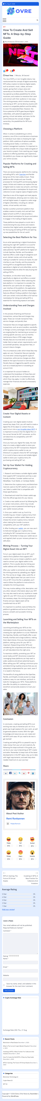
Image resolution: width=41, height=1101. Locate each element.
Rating (6, 956)
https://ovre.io (15, 823)
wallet (21, 528)
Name (6, 958)
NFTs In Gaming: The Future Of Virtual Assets (16, 1063)
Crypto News (7, 1080)
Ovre (17, 1093)
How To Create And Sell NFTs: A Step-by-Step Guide (18, 1057)
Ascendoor (34, 1093)
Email (5, 967)
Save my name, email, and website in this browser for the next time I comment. (21, 984)
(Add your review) (8, 909)
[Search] (37, 20)
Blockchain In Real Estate (10, 1042)
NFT (4, 27)
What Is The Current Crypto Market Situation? (16, 1046)
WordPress (15, 1096)
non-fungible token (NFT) (26, 429)
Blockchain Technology (9, 1077)
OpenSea (22, 174)
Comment (7, 931)
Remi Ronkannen (10, 42)
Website (6, 975)
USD (15, 1030)
